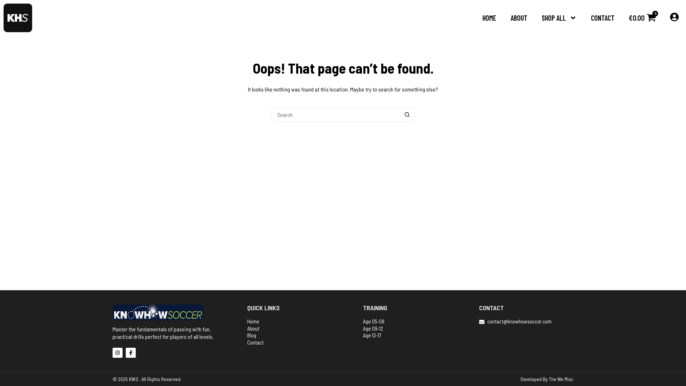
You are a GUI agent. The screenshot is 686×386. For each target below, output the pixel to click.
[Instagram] (118, 353)
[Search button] (407, 115)
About (519, 18)
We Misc (565, 379)
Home (489, 18)
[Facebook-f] (131, 353)
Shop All (554, 18)
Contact (603, 18)
